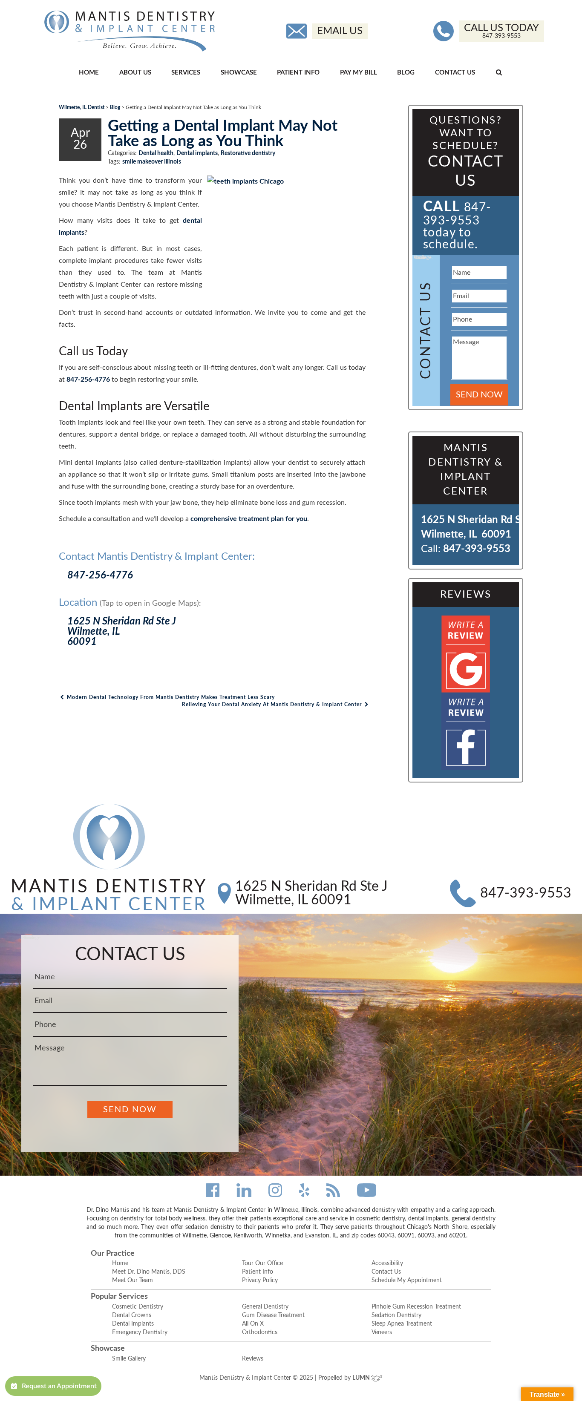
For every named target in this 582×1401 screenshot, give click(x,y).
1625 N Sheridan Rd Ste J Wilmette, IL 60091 (311, 893)
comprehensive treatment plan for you (248, 518)
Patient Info (298, 72)
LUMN (361, 1378)
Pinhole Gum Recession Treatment (416, 1307)
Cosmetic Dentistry (137, 1307)
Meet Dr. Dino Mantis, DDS (148, 1272)
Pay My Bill (358, 72)
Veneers (382, 1332)
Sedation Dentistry (396, 1315)
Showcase (239, 72)
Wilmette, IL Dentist (81, 107)
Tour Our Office (262, 1263)
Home (89, 72)
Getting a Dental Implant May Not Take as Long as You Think (222, 133)
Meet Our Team (132, 1280)
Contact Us (455, 72)
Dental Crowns (131, 1315)
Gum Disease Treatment (273, 1315)
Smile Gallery (129, 1359)
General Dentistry (265, 1307)
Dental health (155, 153)
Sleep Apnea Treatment (402, 1324)
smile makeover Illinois (151, 162)
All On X (253, 1324)
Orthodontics (259, 1332)
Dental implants (197, 153)
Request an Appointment (59, 1386)
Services (185, 72)
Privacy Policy (260, 1280)
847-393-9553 (476, 549)
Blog (406, 72)
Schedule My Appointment (407, 1280)
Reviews (252, 1359)
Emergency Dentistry (139, 1332)
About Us (135, 72)
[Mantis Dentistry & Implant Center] (129, 31)
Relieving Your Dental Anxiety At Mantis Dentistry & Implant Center (272, 704)
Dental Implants (133, 1324)
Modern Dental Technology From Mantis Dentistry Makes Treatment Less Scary (170, 697)
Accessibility (387, 1263)
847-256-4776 (88, 379)
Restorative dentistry (248, 153)
